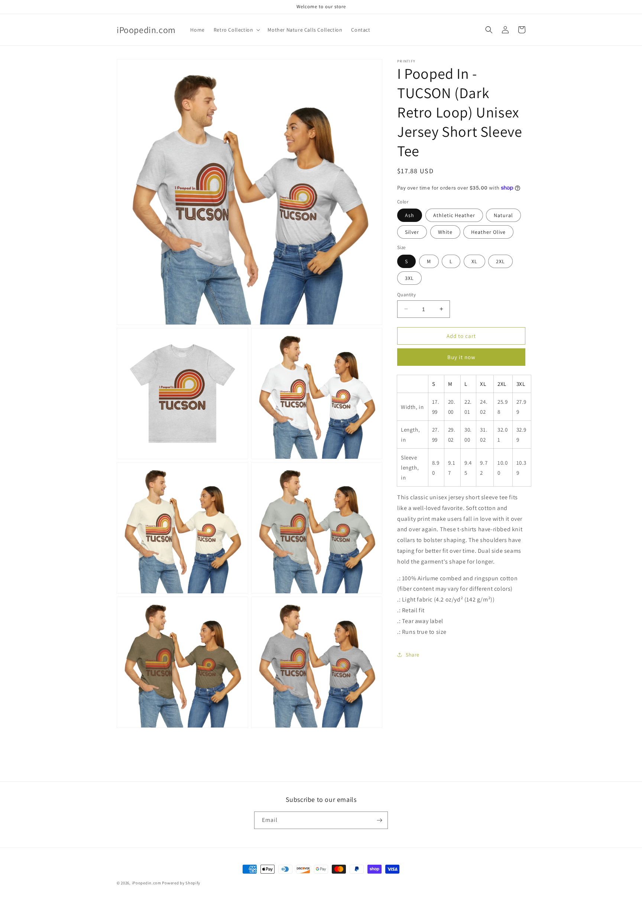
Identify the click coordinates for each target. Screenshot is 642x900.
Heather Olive (488, 232)
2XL (500, 261)
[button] (236, 30)
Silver (412, 232)
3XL (409, 277)
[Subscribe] (379, 820)
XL (474, 261)
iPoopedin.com (146, 883)
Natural (503, 215)
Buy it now (461, 357)
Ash (409, 215)
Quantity (406, 294)
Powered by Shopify (181, 883)
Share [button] (412, 654)
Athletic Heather (454, 215)
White (445, 232)
